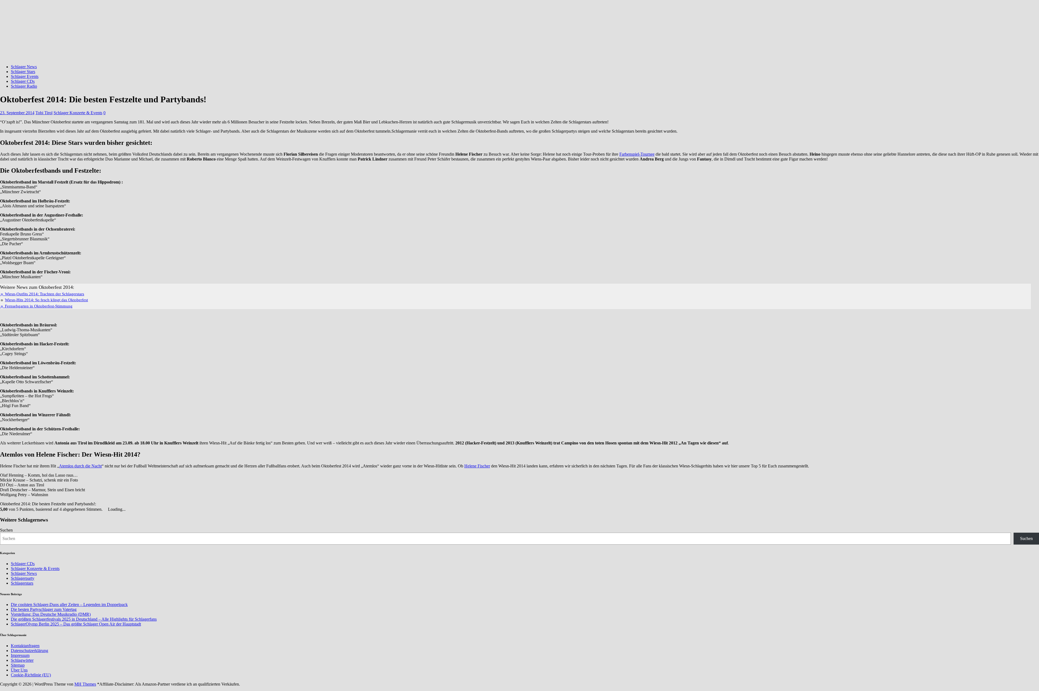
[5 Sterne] (111, 503)
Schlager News (24, 66)
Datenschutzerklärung (29, 650)
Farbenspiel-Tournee (637, 154)
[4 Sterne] (108, 503)
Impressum (20, 655)
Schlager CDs (23, 81)
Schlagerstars (22, 583)
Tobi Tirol (43, 112)
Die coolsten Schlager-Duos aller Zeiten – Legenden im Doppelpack (69, 604)
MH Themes (85, 684)
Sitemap (18, 665)
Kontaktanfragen (25, 645)
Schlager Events (24, 76)
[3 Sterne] (105, 503)
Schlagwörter (22, 660)
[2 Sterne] (102, 503)
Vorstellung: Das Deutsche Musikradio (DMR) (51, 614)
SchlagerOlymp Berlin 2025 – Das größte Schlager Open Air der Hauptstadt (76, 624)
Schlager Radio (24, 86)
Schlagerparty (22, 578)
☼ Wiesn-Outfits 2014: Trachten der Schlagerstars (42, 294)
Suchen (6, 530)
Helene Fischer (477, 466)
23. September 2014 (17, 112)
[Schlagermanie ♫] (203, 57)
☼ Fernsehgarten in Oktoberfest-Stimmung (36, 306)
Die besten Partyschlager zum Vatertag (44, 609)
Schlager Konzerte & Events (78, 112)
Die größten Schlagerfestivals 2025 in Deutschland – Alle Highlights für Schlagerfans (84, 619)
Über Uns (19, 670)
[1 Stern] (98, 503)
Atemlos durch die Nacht (80, 466)
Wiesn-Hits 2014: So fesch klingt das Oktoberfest (46, 300)
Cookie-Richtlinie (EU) (31, 675)
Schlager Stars (23, 71)
